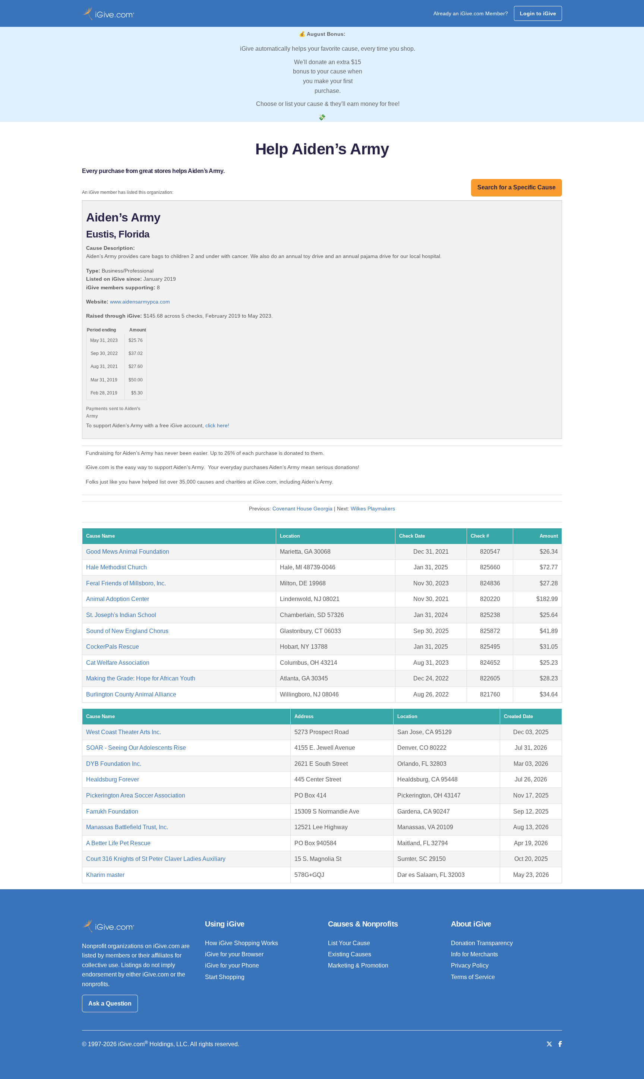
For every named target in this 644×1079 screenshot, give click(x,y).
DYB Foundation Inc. (113, 764)
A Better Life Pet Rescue (118, 843)
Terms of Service (473, 977)
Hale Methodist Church (116, 567)
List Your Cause (349, 943)
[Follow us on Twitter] (549, 1044)
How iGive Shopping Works (241, 943)
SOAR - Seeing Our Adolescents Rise (136, 748)
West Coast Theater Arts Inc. (123, 732)
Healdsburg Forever (112, 779)
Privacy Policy (470, 965)
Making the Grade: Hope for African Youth (140, 678)
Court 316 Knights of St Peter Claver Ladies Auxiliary (155, 859)
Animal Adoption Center (117, 599)
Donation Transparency (482, 943)
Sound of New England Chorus (127, 631)
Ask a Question (110, 1003)
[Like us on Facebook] (560, 1044)
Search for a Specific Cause (516, 187)
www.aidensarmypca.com (140, 302)
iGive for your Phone (232, 965)
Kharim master (105, 875)
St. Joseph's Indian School (121, 615)
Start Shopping (224, 977)
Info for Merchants (474, 954)
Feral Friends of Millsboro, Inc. (126, 583)
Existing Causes (349, 954)
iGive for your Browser (234, 954)
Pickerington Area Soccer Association (135, 795)
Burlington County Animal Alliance (131, 694)
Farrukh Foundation (112, 811)
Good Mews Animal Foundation (127, 551)
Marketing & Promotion (358, 965)
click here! (217, 425)
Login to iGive (538, 13)
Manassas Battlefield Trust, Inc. (127, 827)
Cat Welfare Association (117, 663)
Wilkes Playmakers (373, 509)
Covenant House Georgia (302, 509)
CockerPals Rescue (112, 647)
